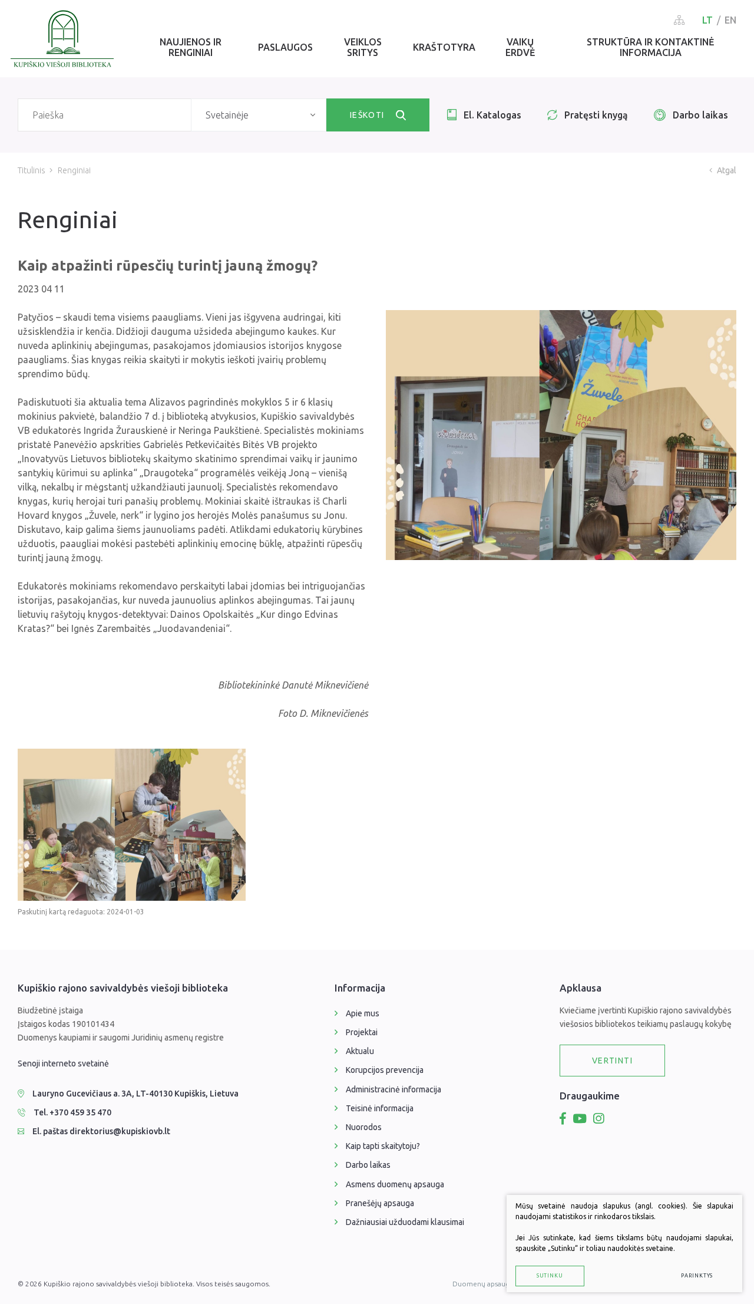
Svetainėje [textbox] (227, 115)
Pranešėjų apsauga (380, 1203)
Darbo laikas (700, 115)
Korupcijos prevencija (385, 1070)
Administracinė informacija (393, 1089)
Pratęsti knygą (596, 115)
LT (707, 20)
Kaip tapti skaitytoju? (383, 1146)
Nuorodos (364, 1127)
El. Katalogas (492, 115)
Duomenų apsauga (482, 1283)
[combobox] (258, 115)
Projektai (362, 1032)
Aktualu (360, 1051)
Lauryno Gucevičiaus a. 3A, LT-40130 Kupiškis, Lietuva (135, 1093)
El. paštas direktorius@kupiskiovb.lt (101, 1131)
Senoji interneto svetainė (63, 1063)
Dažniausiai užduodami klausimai (405, 1222)
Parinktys (697, 1276)
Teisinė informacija (380, 1108)
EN (730, 20)
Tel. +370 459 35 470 (72, 1112)
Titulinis (31, 170)
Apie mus (362, 1013)
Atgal (726, 170)
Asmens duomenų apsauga (395, 1184)
